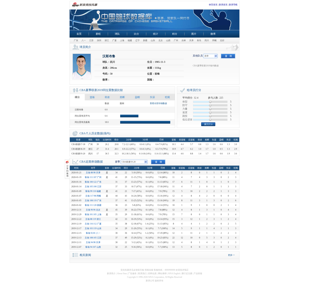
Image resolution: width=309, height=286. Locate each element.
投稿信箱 (149, 270)
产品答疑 (198, 273)
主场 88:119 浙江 (93, 219)
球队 (117, 34)
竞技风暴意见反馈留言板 (132, 270)
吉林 (184, 40)
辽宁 (137, 40)
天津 (191, 40)
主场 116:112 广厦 (93, 224)
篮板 (92, 97)
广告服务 (132, 273)
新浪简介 (111, 273)
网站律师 (162, 273)
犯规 (167, 97)
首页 (79, 34)
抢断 (122, 97)
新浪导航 (233, 4)
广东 (76, 40)
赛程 (98, 34)
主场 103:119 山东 (93, 228)
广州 (176, 40)
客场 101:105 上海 (93, 214)
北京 (160, 40)
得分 (77, 97)
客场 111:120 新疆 (93, 205)
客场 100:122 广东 (93, 182)
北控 (222, 40)
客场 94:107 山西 (93, 247)
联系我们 (142, 273)
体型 (184, 101)
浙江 (107, 40)
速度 (184, 112)
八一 (84, 40)
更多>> (231, 255)
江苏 (91, 40)
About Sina (122, 273)
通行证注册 (187, 273)
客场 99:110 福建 (93, 191)
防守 (184, 105)
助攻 (107, 97)
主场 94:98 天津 (93, 242)
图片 (193, 34)
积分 (174, 34)
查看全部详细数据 (158, 103)
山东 (153, 40)
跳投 (184, 116)
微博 (212, 34)
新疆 (145, 40)
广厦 (114, 40)
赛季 (117, 161)
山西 (168, 40)
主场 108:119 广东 (93, 200)
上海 (122, 40)
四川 (207, 40)
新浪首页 (223, 4)
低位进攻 (187, 119)
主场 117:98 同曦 (93, 196)
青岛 (199, 40)
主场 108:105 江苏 (93, 237)
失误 (152, 97)
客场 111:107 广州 (93, 177)
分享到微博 (67, 171)
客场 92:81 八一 (93, 233)
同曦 (214, 40)
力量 (184, 108)
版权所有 (159, 280)
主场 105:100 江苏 (93, 186)
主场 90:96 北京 (93, 210)
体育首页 (213, 4)
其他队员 (198, 55)
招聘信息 (152, 273)
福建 (130, 40)
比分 (136, 34)
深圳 (99, 40)
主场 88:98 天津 (93, 172)
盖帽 (137, 97)
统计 (155, 34)
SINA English (174, 273)
